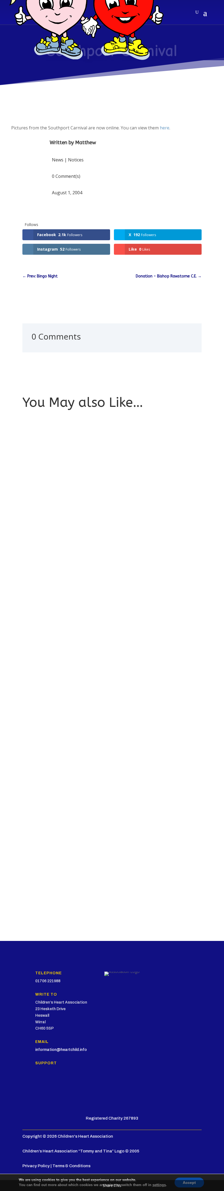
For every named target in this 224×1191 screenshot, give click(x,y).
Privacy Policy (36, 1166)
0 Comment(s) (66, 176)
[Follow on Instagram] (48, 1083)
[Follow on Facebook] (26, 1083)
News (57, 160)
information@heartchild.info (61, 1050)
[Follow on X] (37, 1083)
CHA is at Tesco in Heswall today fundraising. (68, 543)
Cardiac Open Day (43, 876)
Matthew (85, 143)
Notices (76, 160)
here (164, 128)
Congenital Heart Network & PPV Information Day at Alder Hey (84, 709)
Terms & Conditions (71, 1166)
